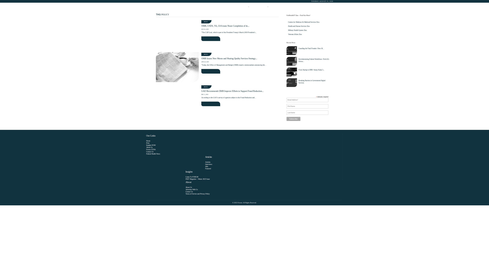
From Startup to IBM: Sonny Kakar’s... (311, 70)
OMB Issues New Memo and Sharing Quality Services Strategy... (229, 58)
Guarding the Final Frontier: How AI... (311, 48)
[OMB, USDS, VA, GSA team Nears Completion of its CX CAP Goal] (177, 34)
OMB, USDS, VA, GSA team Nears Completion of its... (225, 26)
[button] (329, 7)
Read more (208, 38)
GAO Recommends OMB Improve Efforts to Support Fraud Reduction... (232, 91)
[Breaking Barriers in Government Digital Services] (292, 82)
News (206, 21)
